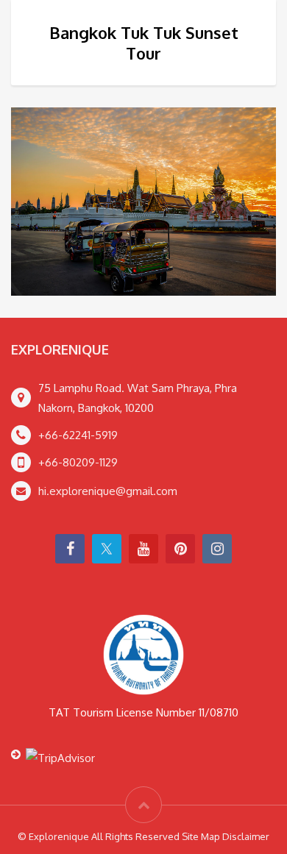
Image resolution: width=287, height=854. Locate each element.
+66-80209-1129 (78, 462)
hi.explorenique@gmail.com (107, 491)
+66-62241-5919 (78, 435)
